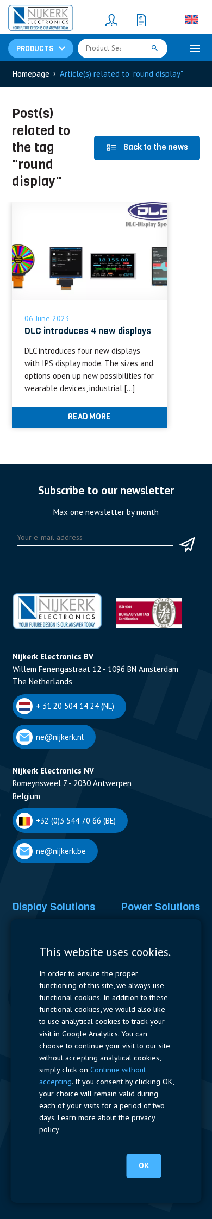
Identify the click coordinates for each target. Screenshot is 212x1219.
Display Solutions (53, 907)
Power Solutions (160, 907)
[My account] (111, 19)
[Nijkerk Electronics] (40, 19)
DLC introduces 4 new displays (87, 331)
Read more (89, 416)
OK (144, 1165)
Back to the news (155, 147)
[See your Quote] (141, 19)
